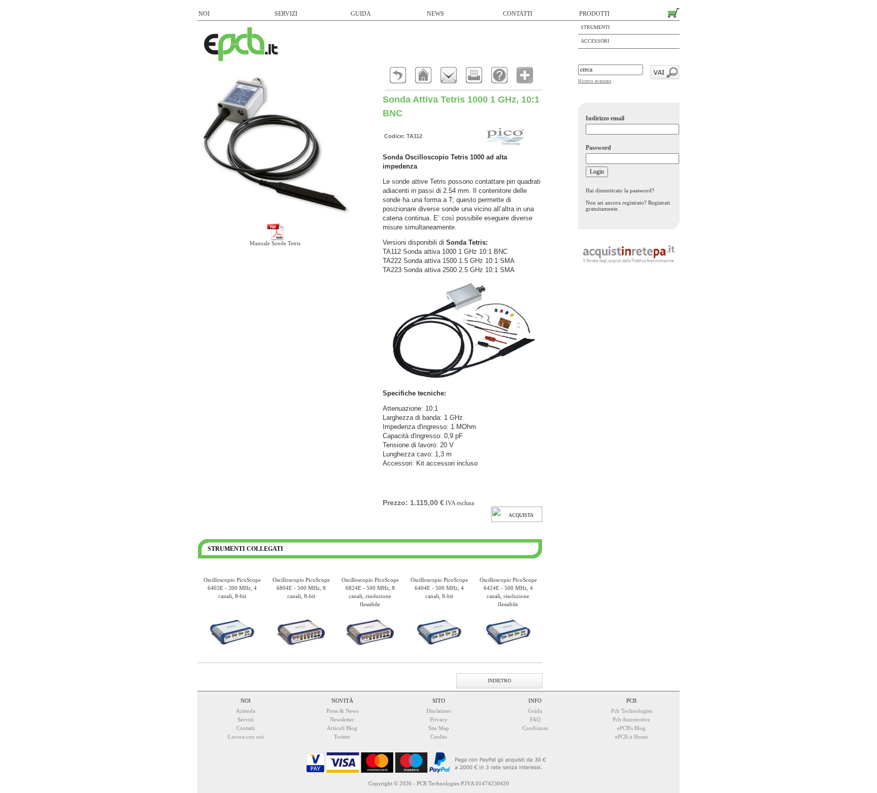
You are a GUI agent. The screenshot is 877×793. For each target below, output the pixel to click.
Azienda (245, 711)
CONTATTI (517, 13)
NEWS (435, 13)
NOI (204, 13)
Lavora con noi (246, 737)
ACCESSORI (595, 41)
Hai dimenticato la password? (620, 190)
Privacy (439, 719)
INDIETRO (499, 680)
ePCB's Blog (631, 728)
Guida (535, 711)
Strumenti (595, 27)
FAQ (535, 719)
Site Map (438, 728)
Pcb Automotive (631, 719)
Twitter (342, 737)
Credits (438, 737)
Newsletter (342, 719)
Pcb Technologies (631, 711)
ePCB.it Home (631, 737)
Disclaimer (438, 711)
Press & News (342, 711)
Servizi (246, 719)
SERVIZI (286, 13)
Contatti (246, 728)
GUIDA (361, 13)
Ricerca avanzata (594, 81)
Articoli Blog (342, 728)
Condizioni (535, 728)
